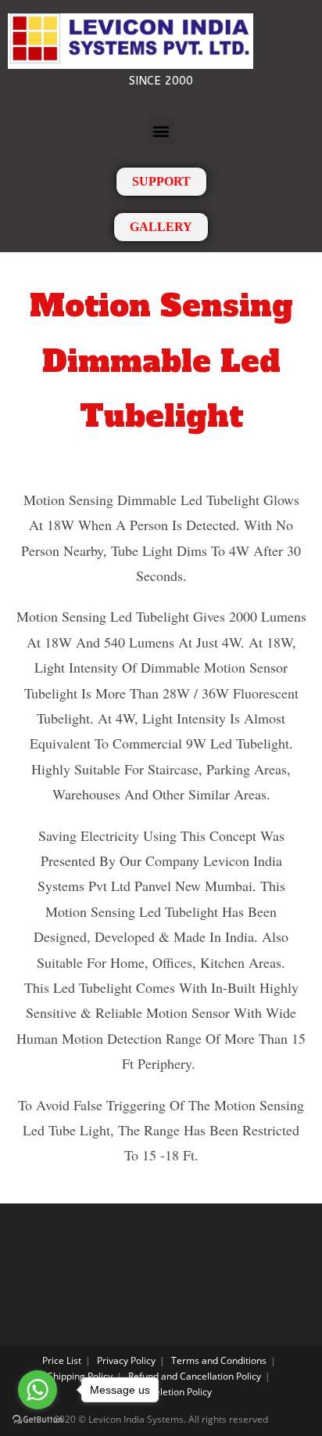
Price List (61, 1360)
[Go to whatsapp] (37, 1389)
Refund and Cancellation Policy (194, 1376)
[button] (161, 130)
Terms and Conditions (219, 1360)
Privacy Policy (126, 1360)
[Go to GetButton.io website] (38, 1420)
